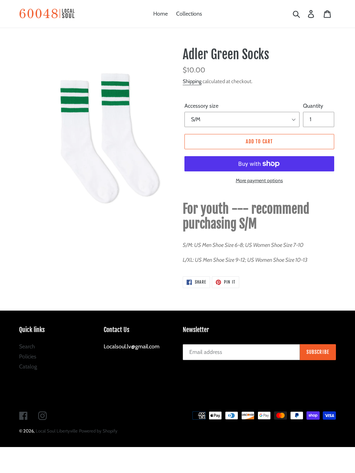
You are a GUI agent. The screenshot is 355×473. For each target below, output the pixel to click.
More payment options (259, 180)
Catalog (28, 366)
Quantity (313, 105)
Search (27, 346)
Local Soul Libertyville (57, 431)
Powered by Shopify (98, 431)
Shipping (192, 81)
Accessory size (201, 105)
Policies (27, 356)
